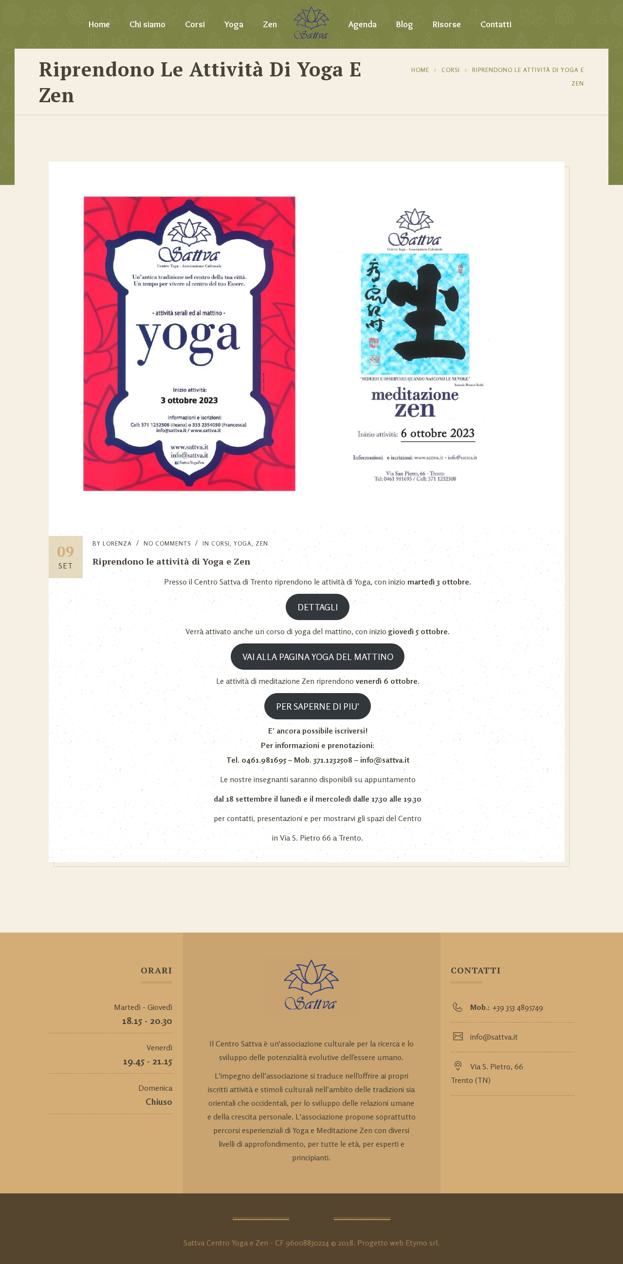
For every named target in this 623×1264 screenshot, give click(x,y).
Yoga (233, 24)
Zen (270, 24)
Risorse (447, 24)
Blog (404, 24)
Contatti (496, 24)
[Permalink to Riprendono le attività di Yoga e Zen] (307, 523)
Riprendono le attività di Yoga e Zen (171, 561)
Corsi (195, 24)
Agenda (362, 24)
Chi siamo (147, 24)
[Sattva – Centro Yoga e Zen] (311, 24)
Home (99, 24)
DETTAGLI (317, 607)
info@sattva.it (494, 1037)
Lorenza (117, 543)
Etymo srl (421, 1242)
